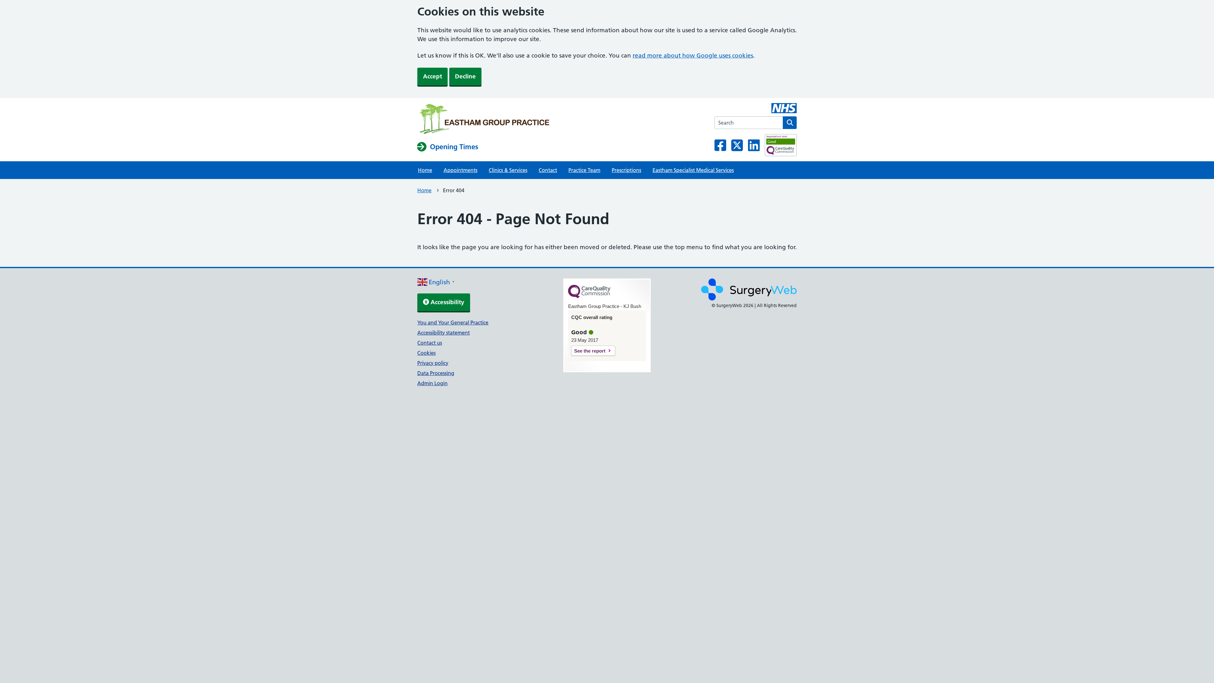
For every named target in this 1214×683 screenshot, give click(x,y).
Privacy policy (432, 363)
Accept (432, 76)
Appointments (460, 170)
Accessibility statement (443, 332)
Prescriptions (626, 170)
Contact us (429, 343)
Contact (548, 170)
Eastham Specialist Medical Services (693, 170)
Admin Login (432, 383)
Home (425, 170)
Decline (465, 76)
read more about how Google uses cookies (693, 55)
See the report (589, 351)
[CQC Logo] (589, 296)
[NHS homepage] (484, 119)
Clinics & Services (508, 170)
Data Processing (435, 373)
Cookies (426, 353)
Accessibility (446, 302)
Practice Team (584, 170)
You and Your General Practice (452, 322)
